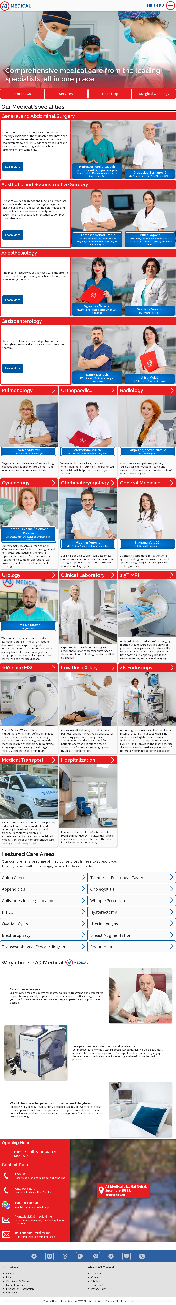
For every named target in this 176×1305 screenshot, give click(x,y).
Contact (95, 1277)
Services (66, 93)
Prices (9, 1277)
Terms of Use (99, 1285)
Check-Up (110, 93)
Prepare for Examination (20, 1288)
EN (155, 5)
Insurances (12, 1292)
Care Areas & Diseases (19, 1281)
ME (149, 5)
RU (161, 5)
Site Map (96, 1281)
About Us (96, 1273)
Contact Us (21, 93)
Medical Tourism (15, 1285)
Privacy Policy (98, 1288)
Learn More (12, 166)
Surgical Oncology (154, 93)
